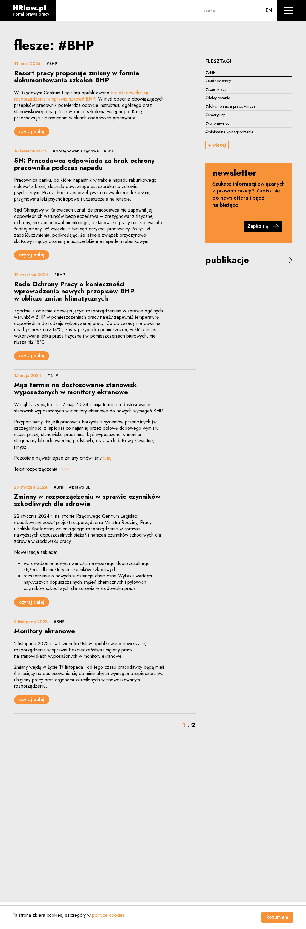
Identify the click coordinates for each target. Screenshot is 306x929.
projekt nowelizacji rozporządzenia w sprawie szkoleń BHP (81, 95)
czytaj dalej (31, 131)
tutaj (107, 458)
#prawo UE (80, 487)
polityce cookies (108, 915)
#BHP (51, 63)
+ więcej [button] (217, 144)
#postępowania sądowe (76, 151)
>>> (64, 469)
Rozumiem (277, 917)
